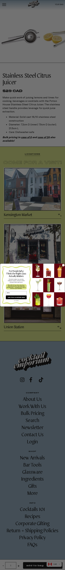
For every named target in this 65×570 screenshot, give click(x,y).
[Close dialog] (63, 265)
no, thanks (16, 300)
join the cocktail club (16, 297)
